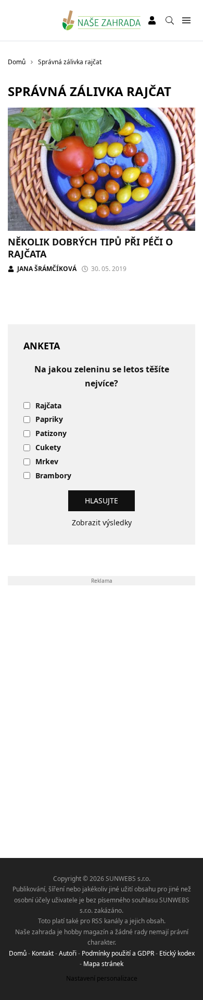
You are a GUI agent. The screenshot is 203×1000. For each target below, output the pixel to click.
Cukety (48, 447)
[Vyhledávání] (169, 20)
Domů (18, 953)
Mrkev (46, 461)
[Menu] (186, 20)
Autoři (68, 953)
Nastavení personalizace (101, 978)
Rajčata (48, 406)
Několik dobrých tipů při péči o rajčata (90, 248)
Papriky (49, 419)
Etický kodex (177, 953)
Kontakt (43, 953)
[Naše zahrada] (101, 20)
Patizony (51, 433)
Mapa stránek (103, 963)
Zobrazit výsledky (102, 522)
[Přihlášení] (152, 20)
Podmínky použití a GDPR (118, 953)
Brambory (53, 476)
